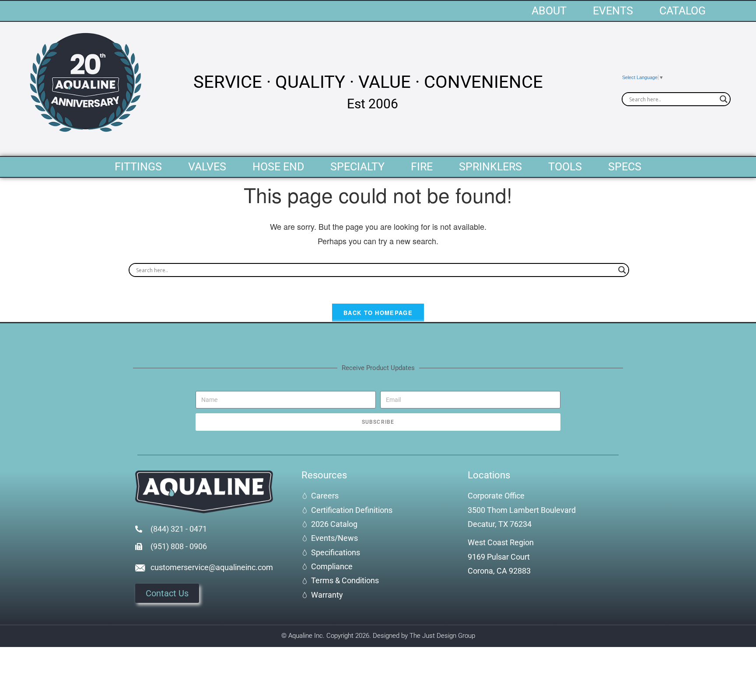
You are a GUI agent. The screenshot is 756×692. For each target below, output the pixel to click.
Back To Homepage (378, 312)
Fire (422, 166)
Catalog (682, 10)
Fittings (138, 166)
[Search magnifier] (724, 99)
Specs (624, 166)
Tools (565, 166)
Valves (207, 166)
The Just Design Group (442, 636)
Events (613, 10)
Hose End (278, 166)
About (549, 10)
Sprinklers (490, 166)
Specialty (357, 166)
